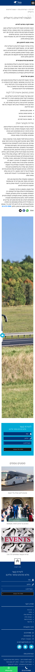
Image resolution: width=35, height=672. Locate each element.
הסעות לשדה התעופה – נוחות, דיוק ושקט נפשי (19, 662)
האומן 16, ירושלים (26, 639)
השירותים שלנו (22, 9)
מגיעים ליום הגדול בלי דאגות (17, 493)
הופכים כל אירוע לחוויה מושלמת (17, 524)
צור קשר (29, 622)
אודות (30, 612)
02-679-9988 (27, 633)
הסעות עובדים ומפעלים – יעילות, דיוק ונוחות (20, 664)
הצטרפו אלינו (28, 617)
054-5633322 (27, 636)
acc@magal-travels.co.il (24, 642)
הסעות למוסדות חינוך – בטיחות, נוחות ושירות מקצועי (18, 660)
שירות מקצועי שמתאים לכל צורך (17, 554)
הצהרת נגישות (28, 619)
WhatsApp (8, 670)
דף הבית (31, 9)
